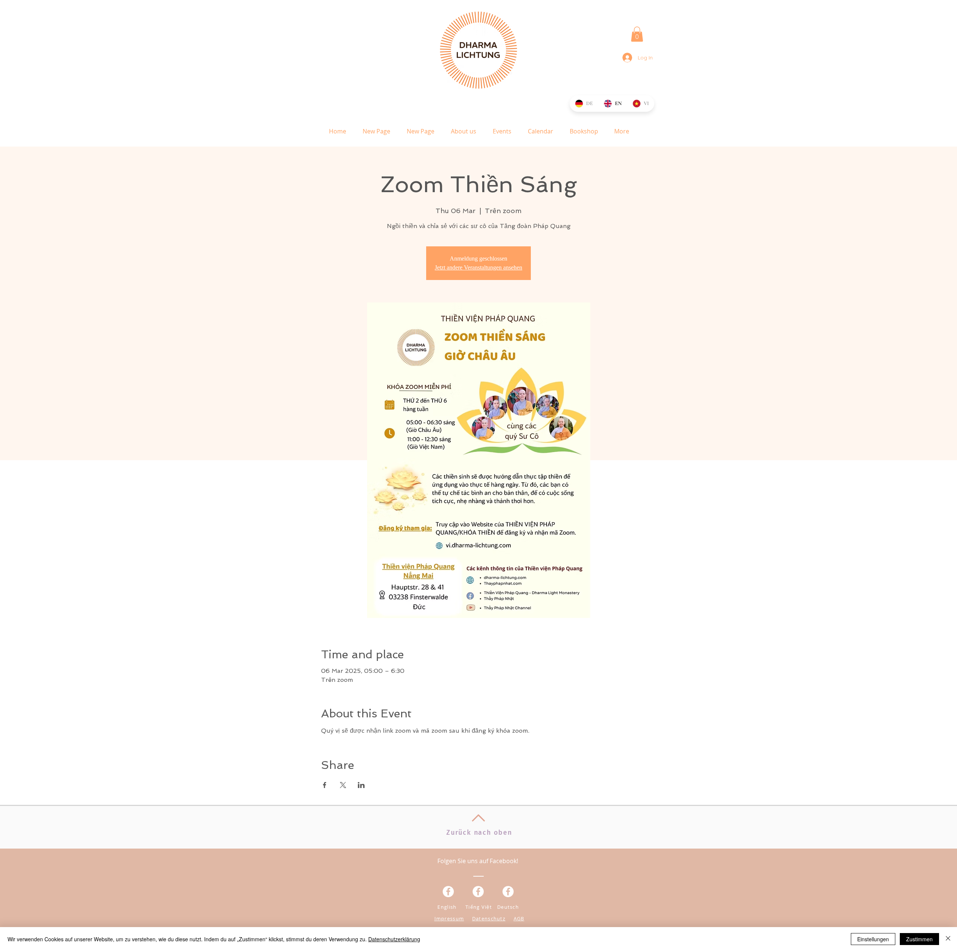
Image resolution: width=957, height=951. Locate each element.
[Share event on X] (343, 785)
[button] (637, 34)
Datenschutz (488, 918)
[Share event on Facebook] (324, 785)
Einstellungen (873, 939)
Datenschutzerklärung (394, 939)
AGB (519, 918)
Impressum (449, 918)
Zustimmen (919, 939)
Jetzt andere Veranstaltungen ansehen (478, 267)
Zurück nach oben (479, 832)
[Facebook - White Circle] (508, 891)
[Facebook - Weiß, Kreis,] (448, 891)
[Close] (948, 939)
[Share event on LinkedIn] (361, 785)
